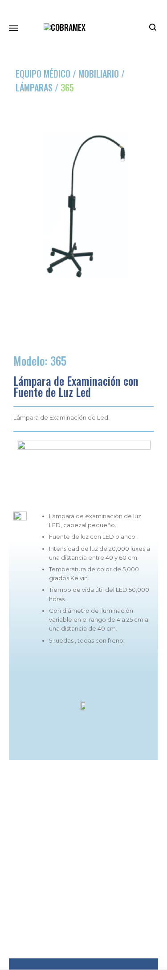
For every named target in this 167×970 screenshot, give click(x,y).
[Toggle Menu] (13, 28)
